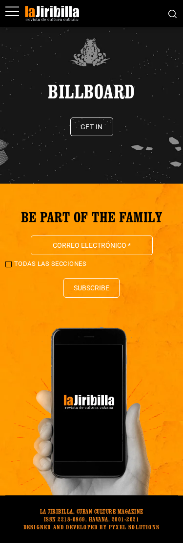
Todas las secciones (50, 263)
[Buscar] (172, 13)
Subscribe (91, 288)
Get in (92, 127)
